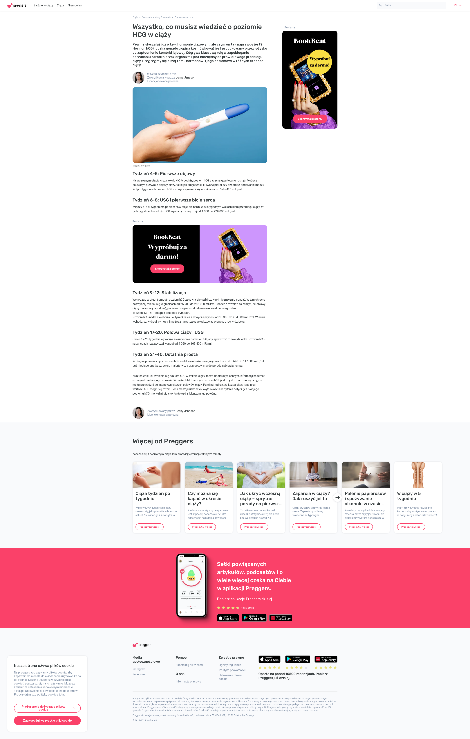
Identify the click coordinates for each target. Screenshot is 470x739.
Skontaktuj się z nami (189, 665)
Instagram (139, 669)
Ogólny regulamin (230, 665)
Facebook (139, 674)
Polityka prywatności (232, 670)
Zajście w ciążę (43, 5)
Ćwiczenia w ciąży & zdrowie (156, 17)
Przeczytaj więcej (149, 527)
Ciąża (60, 5)
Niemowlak (75, 5)
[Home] (16, 5)
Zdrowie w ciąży (182, 17)
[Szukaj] (380, 5)
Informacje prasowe (188, 681)
